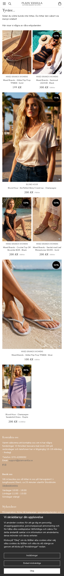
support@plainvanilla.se (21, 460)
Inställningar (32, 555)
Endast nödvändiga (32, 563)
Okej (32, 571)
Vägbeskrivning (10, 485)
